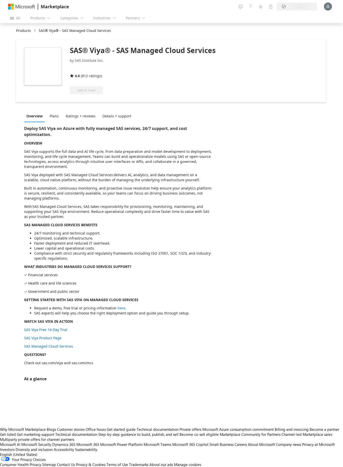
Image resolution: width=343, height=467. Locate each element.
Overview (34, 116)
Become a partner (324, 429)
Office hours (96, 429)
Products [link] (23, 30)
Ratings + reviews (80, 116)
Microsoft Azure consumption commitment (238, 429)
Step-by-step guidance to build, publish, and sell (138, 434)
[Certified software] (86, 68)
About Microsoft (261, 444)
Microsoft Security (36, 444)
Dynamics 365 (63, 444)
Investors (7, 449)
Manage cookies (187, 464)
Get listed (8, 434)
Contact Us (66, 464)
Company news (288, 444)
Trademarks (138, 464)
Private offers (190, 429)
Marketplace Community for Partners (250, 434)
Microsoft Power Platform (121, 444)
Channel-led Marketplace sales (306, 434)
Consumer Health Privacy (20, 464)
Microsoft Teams (157, 444)
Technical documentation (158, 429)
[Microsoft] (21, 7)
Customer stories (71, 429)
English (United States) (18, 454)
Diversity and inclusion (34, 449)
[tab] (35, 115)
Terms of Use (117, 464)
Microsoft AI (10, 444)
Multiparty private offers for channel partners (37, 439)
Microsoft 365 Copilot (190, 444)
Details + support (116, 116)
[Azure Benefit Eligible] (124, 68)
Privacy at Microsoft (318, 444)
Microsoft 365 (87, 444)
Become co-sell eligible (199, 434)
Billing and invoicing (292, 429)
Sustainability (86, 449)
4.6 (77, 75)
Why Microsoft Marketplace (23, 429)
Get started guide (121, 429)
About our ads (161, 464)
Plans (54, 116)
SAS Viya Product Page (43, 338)
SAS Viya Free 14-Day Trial (45, 329)
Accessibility (64, 449)
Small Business (221, 444)
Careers (241, 444)
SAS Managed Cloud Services (48, 346)
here (121, 308)
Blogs (51, 429)
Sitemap (49, 464)
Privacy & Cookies (90, 464)
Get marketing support (35, 434)
